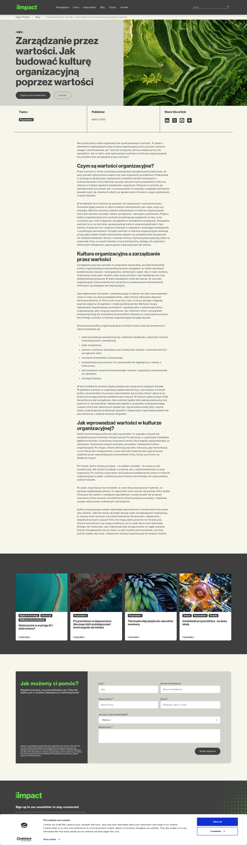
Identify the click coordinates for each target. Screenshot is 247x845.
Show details (49, 839)
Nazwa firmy (105, 699)
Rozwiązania (62, 7)
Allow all (217, 822)
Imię (100, 683)
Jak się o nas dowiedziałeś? (113, 714)
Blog (102, 7)
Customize (215, 831)
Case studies (89, 7)
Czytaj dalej (24, 637)
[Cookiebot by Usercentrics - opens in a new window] (24, 839)
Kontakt (124, 7)
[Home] (34, 7)
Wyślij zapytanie (208, 751)
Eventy (112, 7)
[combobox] (210, 7)
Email (164, 699)
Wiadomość (104, 727)
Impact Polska (23, 17)
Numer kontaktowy (171, 683)
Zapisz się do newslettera (33, 95)
